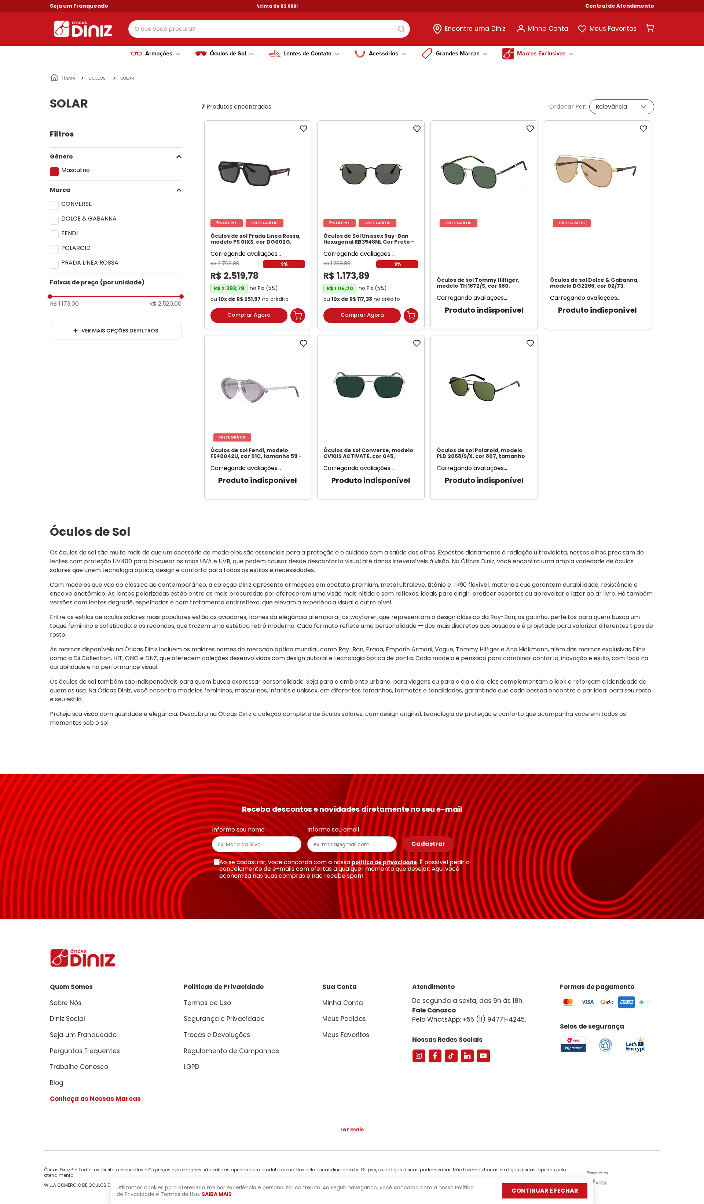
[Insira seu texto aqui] (635, 1058)
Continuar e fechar (544, 1190)
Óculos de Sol (228, 54)
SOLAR (127, 78)
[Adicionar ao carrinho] (297, 319)
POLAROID (76, 248)
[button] (619, 6)
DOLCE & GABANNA (89, 218)
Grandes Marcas (458, 54)
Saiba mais (217, 1194)
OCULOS (97, 78)
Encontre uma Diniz (475, 28)
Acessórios (383, 54)
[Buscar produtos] (403, 29)
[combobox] (269, 29)
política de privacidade (384, 869)
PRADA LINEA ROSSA (89, 262)
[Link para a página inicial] (63, 78)
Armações (158, 54)
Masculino (75, 170)
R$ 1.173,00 (64, 304)
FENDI (69, 233)
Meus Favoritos (613, 28)
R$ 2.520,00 (165, 304)
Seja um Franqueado (79, 6)
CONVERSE (76, 204)
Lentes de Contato (307, 54)
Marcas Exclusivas (541, 54)
